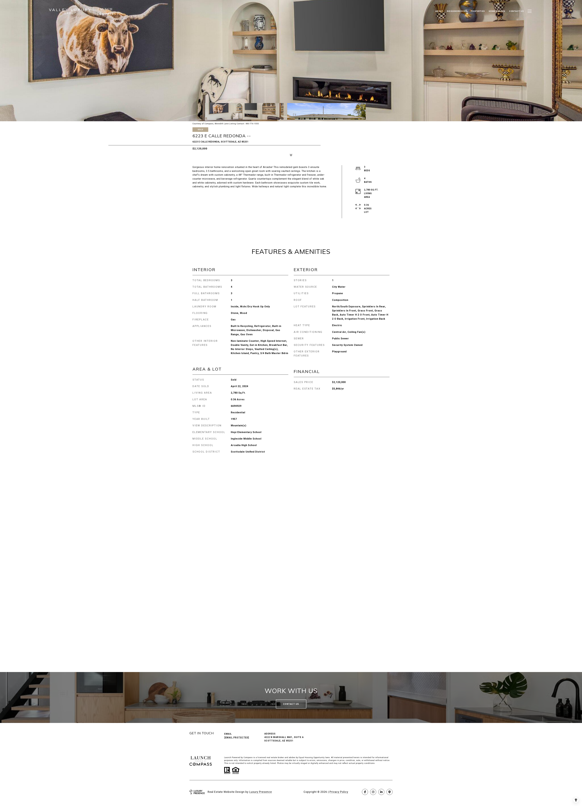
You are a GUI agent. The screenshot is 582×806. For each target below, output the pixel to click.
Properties (478, 11)
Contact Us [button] (291, 704)
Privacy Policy (338, 791)
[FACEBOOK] (365, 792)
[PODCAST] (389, 792)
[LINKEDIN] (381, 792)
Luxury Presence (260, 791)
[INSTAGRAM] (373, 792)
